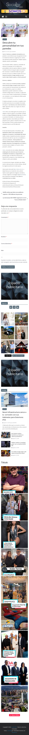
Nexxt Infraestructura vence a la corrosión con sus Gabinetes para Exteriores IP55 (14, 416)
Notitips (4, 39)
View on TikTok (15, 715)
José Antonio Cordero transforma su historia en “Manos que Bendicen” (17, 435)
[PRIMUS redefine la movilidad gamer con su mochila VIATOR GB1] (5, 445)
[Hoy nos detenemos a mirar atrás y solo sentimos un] (21, 346)
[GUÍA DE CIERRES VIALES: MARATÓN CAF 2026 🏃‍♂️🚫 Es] (21, 319)
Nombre (4, 236)
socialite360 (13, 51)
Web (2, 250)
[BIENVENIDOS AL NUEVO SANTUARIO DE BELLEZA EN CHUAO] (7, 319)
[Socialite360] (3, 16)
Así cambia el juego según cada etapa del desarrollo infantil (18, 452)
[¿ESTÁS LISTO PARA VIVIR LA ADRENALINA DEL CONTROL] (7, 332)
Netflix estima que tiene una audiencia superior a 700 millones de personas (13, 193)
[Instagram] (14, 307)
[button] (14, 479)
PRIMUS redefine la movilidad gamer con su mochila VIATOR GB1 (18, 444)
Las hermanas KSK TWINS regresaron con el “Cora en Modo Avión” (14, 199)
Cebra (4, 111)
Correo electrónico (6, 243)
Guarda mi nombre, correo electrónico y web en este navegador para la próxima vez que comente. (14, 261)
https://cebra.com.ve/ (18, 169)
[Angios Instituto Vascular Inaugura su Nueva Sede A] (7, 346)
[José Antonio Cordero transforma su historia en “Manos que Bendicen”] (5, 436)
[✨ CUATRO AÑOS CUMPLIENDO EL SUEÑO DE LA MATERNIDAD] (21, 332)
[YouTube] (17, 307)
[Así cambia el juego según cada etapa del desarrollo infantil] (5, 453)
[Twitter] (10, 307)
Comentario (4, 217)
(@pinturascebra (21, 174)
